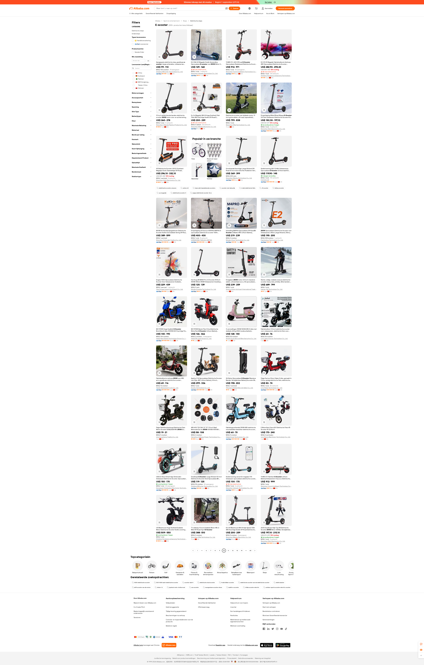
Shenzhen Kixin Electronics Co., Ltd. (273, 129)
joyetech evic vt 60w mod (177, 587)
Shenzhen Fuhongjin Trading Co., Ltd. (168, 240)
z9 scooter (265, 188)
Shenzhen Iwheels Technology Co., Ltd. (204, 73)
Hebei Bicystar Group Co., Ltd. (201, 338)
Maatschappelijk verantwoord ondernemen (144, 612)
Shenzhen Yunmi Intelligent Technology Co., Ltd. (241, 72)
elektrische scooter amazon (167, 188)
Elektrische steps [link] (196, 21)
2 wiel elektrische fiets (248, 188)
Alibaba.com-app (251, 645)
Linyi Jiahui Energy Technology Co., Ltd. (274, 338)
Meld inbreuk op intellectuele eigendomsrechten (240, 621)
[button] (226, 8)
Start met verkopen (269, 607)
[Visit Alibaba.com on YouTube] (281, 628)
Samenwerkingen (268, 620)
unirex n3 (185, 188)
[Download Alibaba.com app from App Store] (266, 645)
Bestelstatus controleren (271, 611)
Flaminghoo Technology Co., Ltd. (272, 240)
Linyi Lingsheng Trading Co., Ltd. (167, 437)
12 (232, 550)
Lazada (212, 655)
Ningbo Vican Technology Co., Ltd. (237, 240)
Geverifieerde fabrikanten (207, 603)
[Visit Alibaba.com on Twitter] (272, 628)
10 (224, 550)
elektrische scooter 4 (179, 193)
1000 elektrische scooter (142, 582)
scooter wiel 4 (189, 582)
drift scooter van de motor (142, 587)
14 (241, 550)
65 (250, 550)
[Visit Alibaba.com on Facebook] (264, 628)
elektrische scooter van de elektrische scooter (254, 582)
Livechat (233, 607)
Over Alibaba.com (140, 598)
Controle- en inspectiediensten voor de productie (179, 621)
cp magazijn (162, 193)
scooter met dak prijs (228, 188)
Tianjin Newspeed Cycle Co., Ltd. (167, 388)
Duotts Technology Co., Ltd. (200, 388)
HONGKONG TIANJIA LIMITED (201, 240)
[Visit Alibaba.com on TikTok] (286, 628)
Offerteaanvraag (203, 607)
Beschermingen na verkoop (175, 615)
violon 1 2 (160, 587)
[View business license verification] (232, 662)
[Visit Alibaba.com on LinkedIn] (268, 628)
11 (228, 550)
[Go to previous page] (193, 551)
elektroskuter (280, 582)
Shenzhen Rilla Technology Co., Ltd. (238, 125)
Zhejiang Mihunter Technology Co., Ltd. (169, 72)
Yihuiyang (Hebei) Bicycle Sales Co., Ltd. (239, 388)
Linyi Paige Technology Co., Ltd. (271, 388)
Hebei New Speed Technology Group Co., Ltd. (171, 338)
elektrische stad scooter (207, 582)
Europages (244, 655)
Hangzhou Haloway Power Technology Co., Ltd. (206, 437)
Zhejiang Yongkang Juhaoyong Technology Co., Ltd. (276, 75)
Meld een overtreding (237, 626)
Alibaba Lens (138, 645)
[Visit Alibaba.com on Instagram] (277, 628)
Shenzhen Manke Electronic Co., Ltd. (203, 126)
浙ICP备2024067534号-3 (268, 662)
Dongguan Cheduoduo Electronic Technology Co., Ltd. (171, 488)
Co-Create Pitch (139, 607)
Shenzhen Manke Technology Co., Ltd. (239, 178)
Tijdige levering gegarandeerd (176, 611)
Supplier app (220, 645)
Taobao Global (221, 655)
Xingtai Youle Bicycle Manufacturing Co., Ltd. (241, 338)
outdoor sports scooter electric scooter (278, 587)
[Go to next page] (255, 551)
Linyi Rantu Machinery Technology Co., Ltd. (275, 437)
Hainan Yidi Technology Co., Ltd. (272, 289)
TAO (229, 655)
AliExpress (180, 655)
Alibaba (157, 21)
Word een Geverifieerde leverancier (275, 615)
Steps (185, 21)
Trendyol (235, 655)
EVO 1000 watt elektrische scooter (167, 582)
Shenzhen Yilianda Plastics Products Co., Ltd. (171, 125)
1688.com (189, 655)
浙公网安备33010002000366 (248, 662)
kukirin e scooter (233, 587)
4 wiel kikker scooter (227, 582)
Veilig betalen (170, 603)
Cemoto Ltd (265, 180)
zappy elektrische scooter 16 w (202, 193)
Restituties (234, 615)
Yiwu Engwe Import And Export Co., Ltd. (169, 289)
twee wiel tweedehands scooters (205, 188)
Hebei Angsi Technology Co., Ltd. (237, 437)
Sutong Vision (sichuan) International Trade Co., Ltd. (241, 289)
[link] (421, 644)
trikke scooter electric (252, 587)
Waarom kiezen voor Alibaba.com (145, 603)
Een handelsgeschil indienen (240, 611)
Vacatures (137, 617)
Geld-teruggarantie (172, 607)
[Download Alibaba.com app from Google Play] (282, 645)
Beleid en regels (171, 626)
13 (237, 550)
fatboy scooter (279, 188)
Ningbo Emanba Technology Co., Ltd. (203, 289)
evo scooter (195, 587)
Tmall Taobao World (201, 655)
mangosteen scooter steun (213, 587)
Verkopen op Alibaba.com (271, 603)
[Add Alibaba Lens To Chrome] (169, 645)
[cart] (256, 9)
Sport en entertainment (172, 21)
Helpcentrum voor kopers (239, 603)
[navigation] (142, 286)
